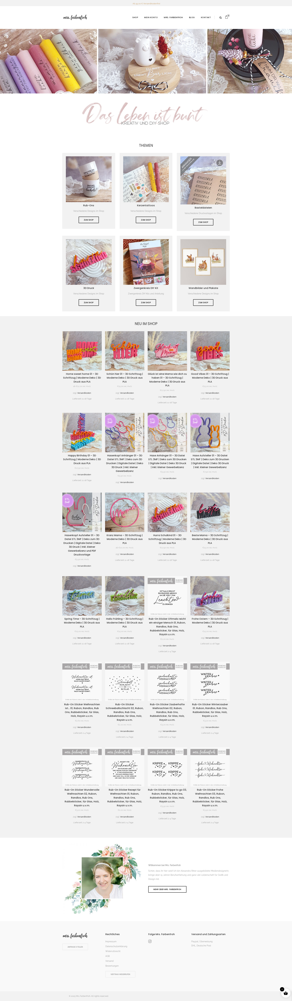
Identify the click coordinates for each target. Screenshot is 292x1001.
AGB (107, 956)
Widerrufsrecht (112, 951)
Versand (109, 961)
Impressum (110, 941)
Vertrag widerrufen (120, 974)
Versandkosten (84, 393)
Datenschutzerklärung (116, 946)
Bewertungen (112, 966)
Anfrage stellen (75, 947)
